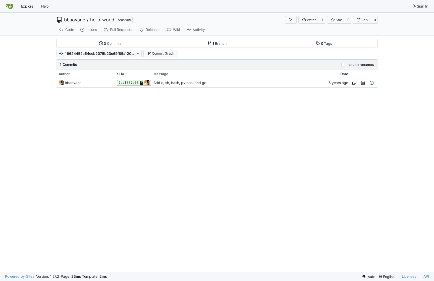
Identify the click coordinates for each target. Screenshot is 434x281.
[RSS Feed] (291, 20)
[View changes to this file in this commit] (363, 83)
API (426, 276)
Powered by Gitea (19, 276)
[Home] (10, 6)
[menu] (368, 276)
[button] (309, 20)
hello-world (102, 19)
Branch (219, 43)
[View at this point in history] (371, 83)
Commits (112, 43)
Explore (27, 6)
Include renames (360, 64)
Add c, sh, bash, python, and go (179, 83)
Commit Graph (163, 53)
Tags (326, 43)
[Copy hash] (354, 83)
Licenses (409, 276)
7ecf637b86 (129, 83)
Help (45, 6)
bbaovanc (74, 19)
